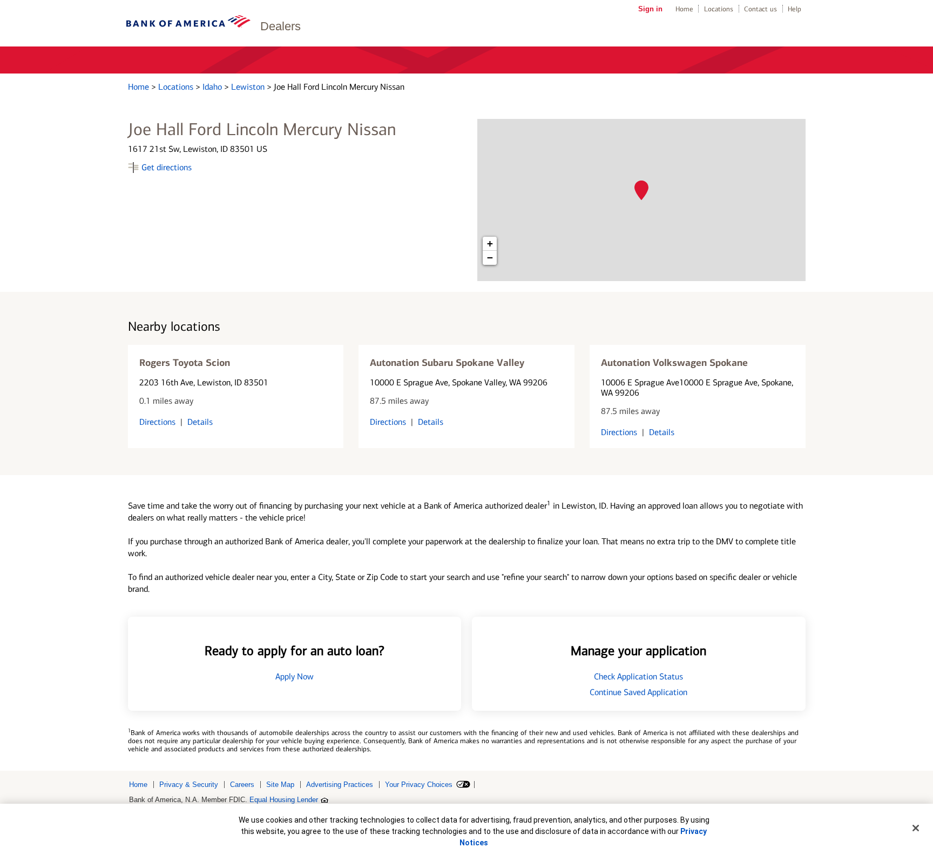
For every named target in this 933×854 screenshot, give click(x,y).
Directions (157, 422)
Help (794, 9)
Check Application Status (638, 676)
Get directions (166, 167)
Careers (242, 784)
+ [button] (490, 243)
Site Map (280, 784)
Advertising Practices (339, 784)
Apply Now (294, 676)
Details (200, 422)
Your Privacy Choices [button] (418, 784)
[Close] (916, 828)
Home (684, 9)
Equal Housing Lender (283, 800)
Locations (718, 9)
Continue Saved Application (638, 692)
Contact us (760, 9)
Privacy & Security (188, 784)
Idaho (213, 87)
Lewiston (249, 87)
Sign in (650, 9)
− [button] (490, 257)
